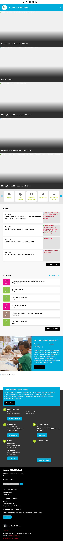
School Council (7, 492)
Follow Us (5, 530)
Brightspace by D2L (8, 504)
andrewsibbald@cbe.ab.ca (16, 429)
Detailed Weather (44, 460)
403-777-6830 (13, 427)
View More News (53, 264)
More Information (14, 418)
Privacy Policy (6, 538)
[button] (61, 196)
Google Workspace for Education (12, 506)
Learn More (39, 367)
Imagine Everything (14, 535)
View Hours (12, 458)
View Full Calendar (52, 328)
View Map (42, 435)
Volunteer (6, 494)
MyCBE (5, 501)
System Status (15, 538)
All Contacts (13, 435)
